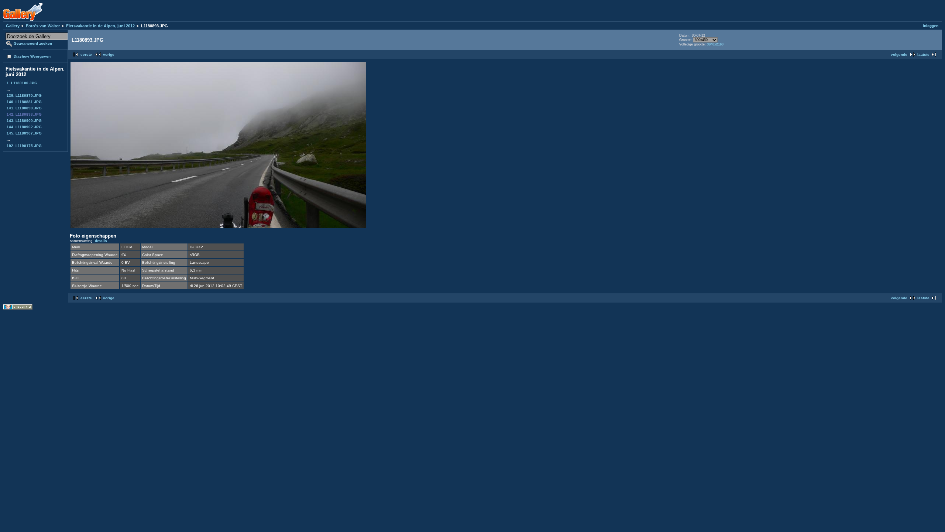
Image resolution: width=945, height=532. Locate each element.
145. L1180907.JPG (24, 133)
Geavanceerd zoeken (33, 43)
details (101, 241)
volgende (899, 54)
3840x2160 (715, 44)
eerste (86, 54)
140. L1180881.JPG (24, 102)
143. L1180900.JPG (24, 121)
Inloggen (930, 26)
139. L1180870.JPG (24, 95)
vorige (108, 54)
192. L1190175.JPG (24, 146)
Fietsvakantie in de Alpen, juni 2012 (100, 26)
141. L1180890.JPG (24, 108)
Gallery (13, 26)
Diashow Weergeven (32, 56)
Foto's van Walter (43, 26)
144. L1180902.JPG (24, 127)
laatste (923, 54)
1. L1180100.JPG (22, 83)
